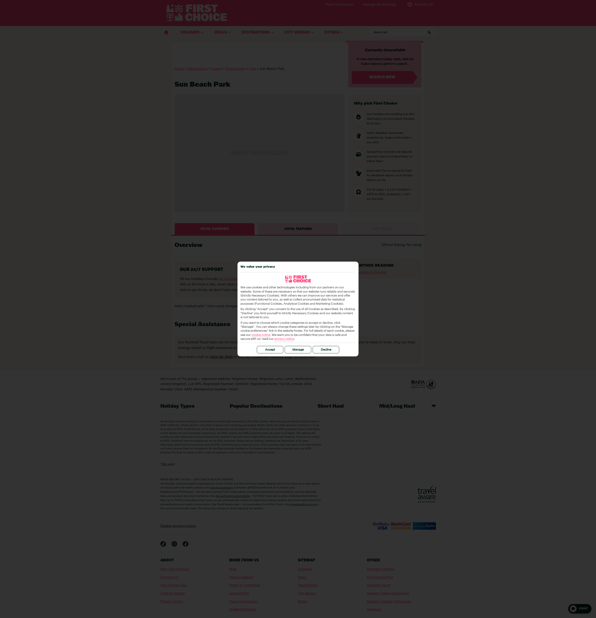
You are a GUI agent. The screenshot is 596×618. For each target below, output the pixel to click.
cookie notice (260, 335)
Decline (326, 349)
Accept (270, 349)
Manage (298, 349)
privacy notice (284, 339)
